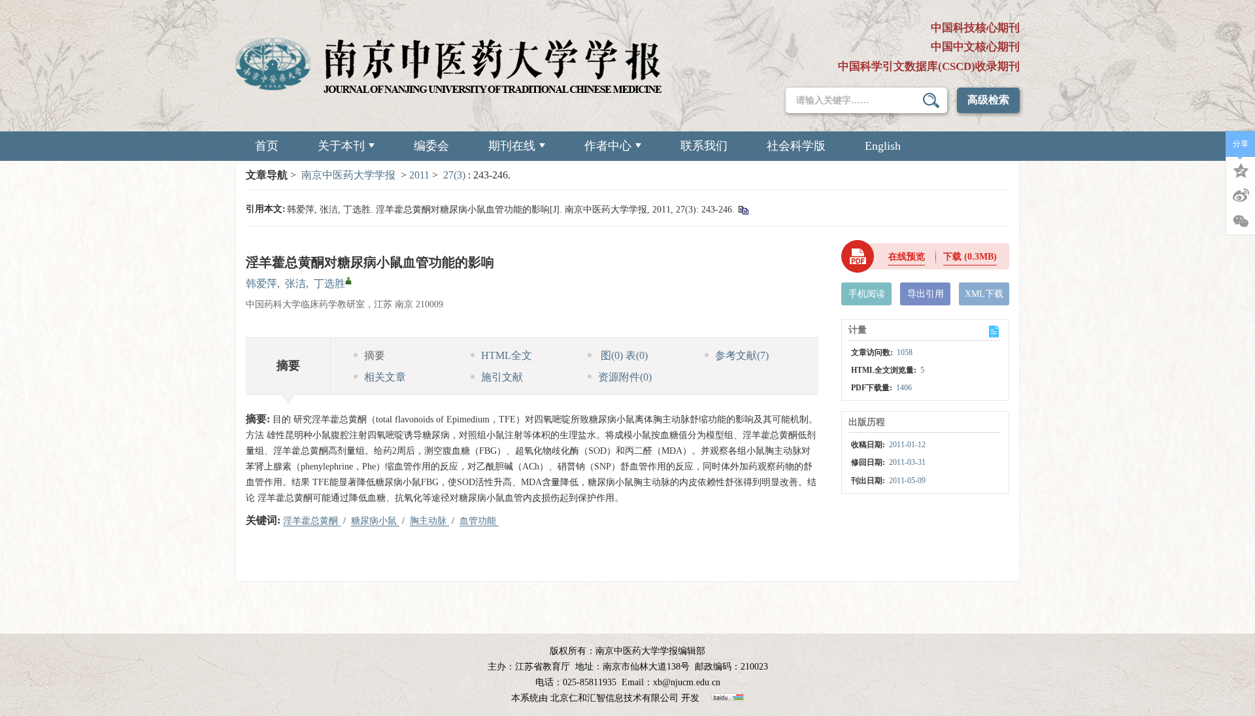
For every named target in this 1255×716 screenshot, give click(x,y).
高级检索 (988, 99)
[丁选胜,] (348, 280)
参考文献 (742, 355)
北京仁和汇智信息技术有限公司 (614, 698)
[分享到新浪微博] (1240, 195)
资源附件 (625, 377)
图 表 (623, 355)
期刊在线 (511, 145)
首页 (266, 145)
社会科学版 (796, 145)
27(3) (455, 174)
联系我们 (704, 145)
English (883, 145)
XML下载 (984, 294)
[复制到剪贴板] (743, 209)
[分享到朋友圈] (1240, 221)
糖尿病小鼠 (375, 521)
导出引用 (925, 294)
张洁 (295, 283)
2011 (419, 174)
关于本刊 (341, 145)
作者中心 (607, 145)
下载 (970, 257)
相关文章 (385, 377)
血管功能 (479, 521)
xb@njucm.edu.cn (686, 682)
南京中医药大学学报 (348, 174)
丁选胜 (329, 283)
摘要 (374, 355)
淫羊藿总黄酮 (312, 521)
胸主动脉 (429, 521)
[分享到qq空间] (1240, 169)
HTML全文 (506, 355)
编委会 (431, 145)
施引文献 (502, 377)
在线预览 (906, 257)
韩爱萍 (261, 283)
